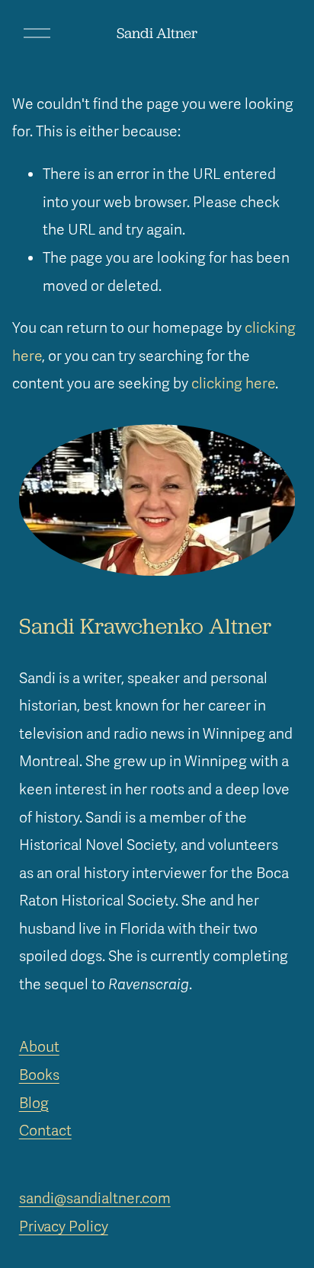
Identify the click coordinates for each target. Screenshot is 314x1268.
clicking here (233, 384)
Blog (34, 1103)
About (39, 1047)
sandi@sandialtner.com (95, 1199)
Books (39, 1075)
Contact (45, 1131)
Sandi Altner (157, 32)
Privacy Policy (63, 1227)
